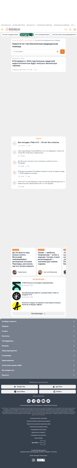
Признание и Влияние (61, 25)
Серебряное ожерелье (44, 25)
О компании (6, 355)
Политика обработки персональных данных (38, 421)
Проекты (5, 375)
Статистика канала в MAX (12, 365)
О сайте (5, 331)
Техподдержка (7, 341)
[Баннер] (27, 34)
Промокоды (38, 279)
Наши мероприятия (9, 351)
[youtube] (43, 401)
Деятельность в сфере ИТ (38, 432)
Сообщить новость (9, 321)
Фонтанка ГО (31, 25)
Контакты (6, 336)
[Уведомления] (70, 29)
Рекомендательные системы (38, 429)
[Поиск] (65, 29)
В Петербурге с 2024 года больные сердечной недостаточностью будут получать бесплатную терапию (34, 63)
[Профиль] (74, 29)
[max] (29, 401)
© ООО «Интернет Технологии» (38, 455)
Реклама (5, 346)
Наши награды (39, 438)
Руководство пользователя (38, 435)
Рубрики (5, 326)
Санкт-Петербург (18, 40)
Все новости (29, 40)
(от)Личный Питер (18, 25)
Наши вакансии (8, 360)
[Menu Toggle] (2, 29)
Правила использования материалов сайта (38, 424)
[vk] (38, 401)
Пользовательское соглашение (38, 418)
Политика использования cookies (38, 426)
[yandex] (48, 401)
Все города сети (8, 370)
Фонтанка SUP (6, 25)
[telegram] (33, 401)
